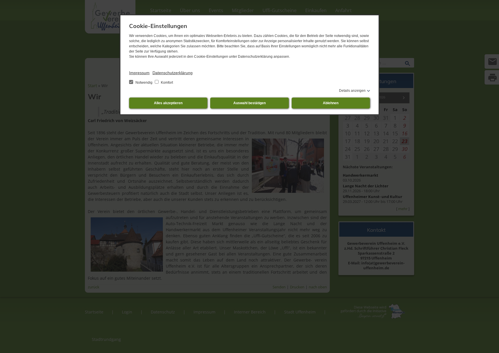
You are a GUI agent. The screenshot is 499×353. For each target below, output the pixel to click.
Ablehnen (330, 103)
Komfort (166, 83)
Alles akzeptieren (168, 103)
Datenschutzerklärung (172, 72)
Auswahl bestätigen (249, 103)
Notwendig (144, 83)
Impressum (139, 72)
